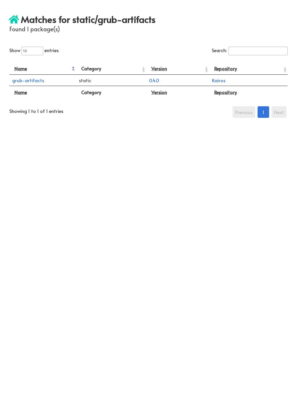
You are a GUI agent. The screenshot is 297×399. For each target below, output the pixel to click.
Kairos (218, 80)
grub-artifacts (28, 80)
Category (91, 68)
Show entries (34, 50)
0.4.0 (154, 80)
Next (279, 112)
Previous (244, 112)
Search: (219, 50)
